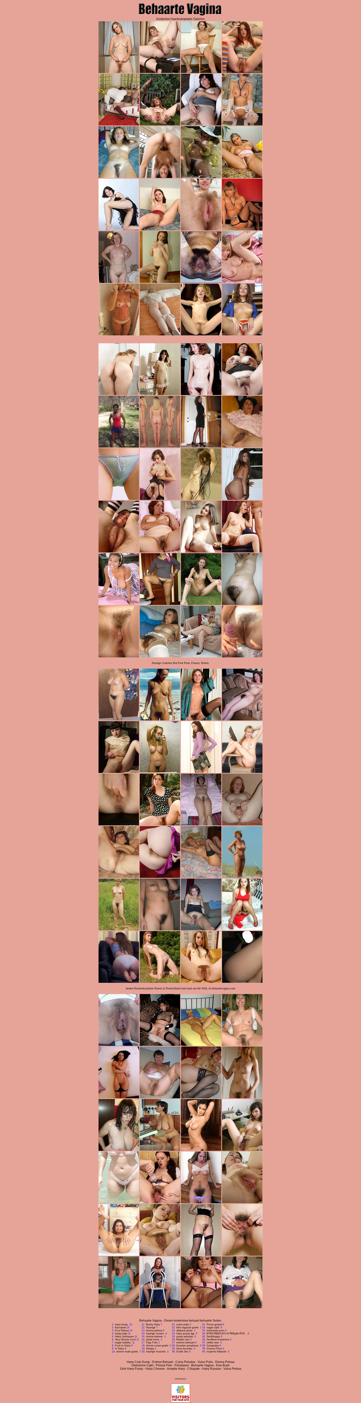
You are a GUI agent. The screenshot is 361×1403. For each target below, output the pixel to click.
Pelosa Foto (164, 1365)
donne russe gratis (157, 1345)
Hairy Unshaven (124, 1336)
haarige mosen (155, 1333)
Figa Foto (152, 1342)
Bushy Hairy (153, 1324)
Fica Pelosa (122, 1330)
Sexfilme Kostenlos (218, 1339)
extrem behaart (185, 1342)
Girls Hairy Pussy (131, 1368)
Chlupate (193, 1368)
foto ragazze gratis (187, 1327)
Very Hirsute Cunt (125, 1339)
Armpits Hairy (176, 1368)
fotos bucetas (184, 1348)
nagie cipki (213, 1327)
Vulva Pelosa (232, 1368)
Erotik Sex (182, 1351)
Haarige (150, 1327)
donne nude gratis (127, 1351)
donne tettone (154, 1336)
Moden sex (183, 1339)
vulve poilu (182, 1324)
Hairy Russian (211, 1368)
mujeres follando (217, 1351)
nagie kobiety (123, 1342)
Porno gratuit (214, 1324)
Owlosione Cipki (142, 1365)
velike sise (213, 1342)
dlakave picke (184, 1330)
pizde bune (153, 1339)
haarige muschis (156, 1351)
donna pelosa (154, 1330)
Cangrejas (213, 1345)
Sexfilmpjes (213, 1336)
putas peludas (185, 1336)
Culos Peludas (185, 1362)
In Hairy (119, 1348)
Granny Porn (214, 1348)
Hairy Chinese (155, 1368)
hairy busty (122, 1324)
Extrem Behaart (162, 1362)
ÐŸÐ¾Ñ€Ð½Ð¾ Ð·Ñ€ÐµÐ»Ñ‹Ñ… (227, 1333)
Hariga (150, 1348)
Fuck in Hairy (122, 1345)
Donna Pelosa (224, 1362)
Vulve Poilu (205, 1362)
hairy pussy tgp (185, 1333)
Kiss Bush (223, 1365)
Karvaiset (120, 1327)
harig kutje (121, 1333)
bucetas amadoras (187, 1345)
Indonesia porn (215, 1330)
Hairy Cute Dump (138, 1362)
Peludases (181, 1365)
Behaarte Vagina (202, 1365)
